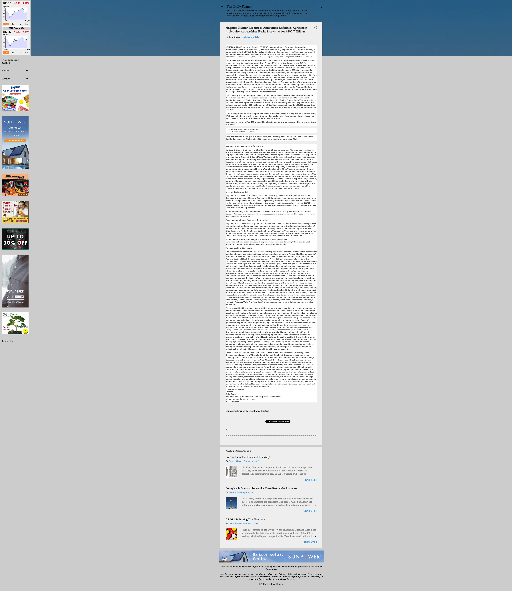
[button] (315, 28)
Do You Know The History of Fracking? (248, 457)
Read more (310, 480)
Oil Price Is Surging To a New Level (245, 519)
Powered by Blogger (273, 584)
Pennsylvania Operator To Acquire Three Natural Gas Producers (261, 488)
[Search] (320, 7)
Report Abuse (9, 341)
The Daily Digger (239, 6)
